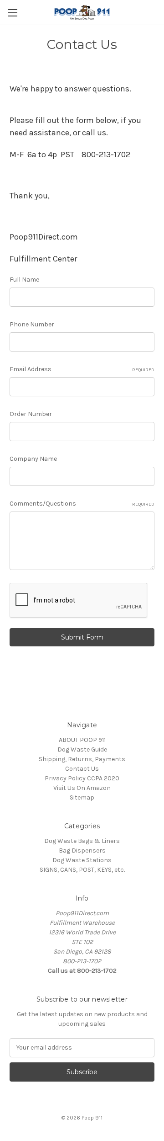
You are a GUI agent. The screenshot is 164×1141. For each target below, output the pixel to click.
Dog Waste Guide (82, 749)
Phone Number (32, 324)
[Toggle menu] (12, 12)
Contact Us (82, 769)
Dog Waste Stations (82, 860)
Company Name (33, 459)
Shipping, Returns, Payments (82, 759)
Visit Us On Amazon (82, 788)
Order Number (31, 414)
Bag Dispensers (82, 850)
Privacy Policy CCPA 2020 (82, 778)
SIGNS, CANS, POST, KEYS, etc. (82, 870)
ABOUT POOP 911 (82, 740)
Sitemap (82, 797)
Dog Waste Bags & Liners (82, 841)
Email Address (82, 369)
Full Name (24, 279)
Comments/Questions (82, 503)
